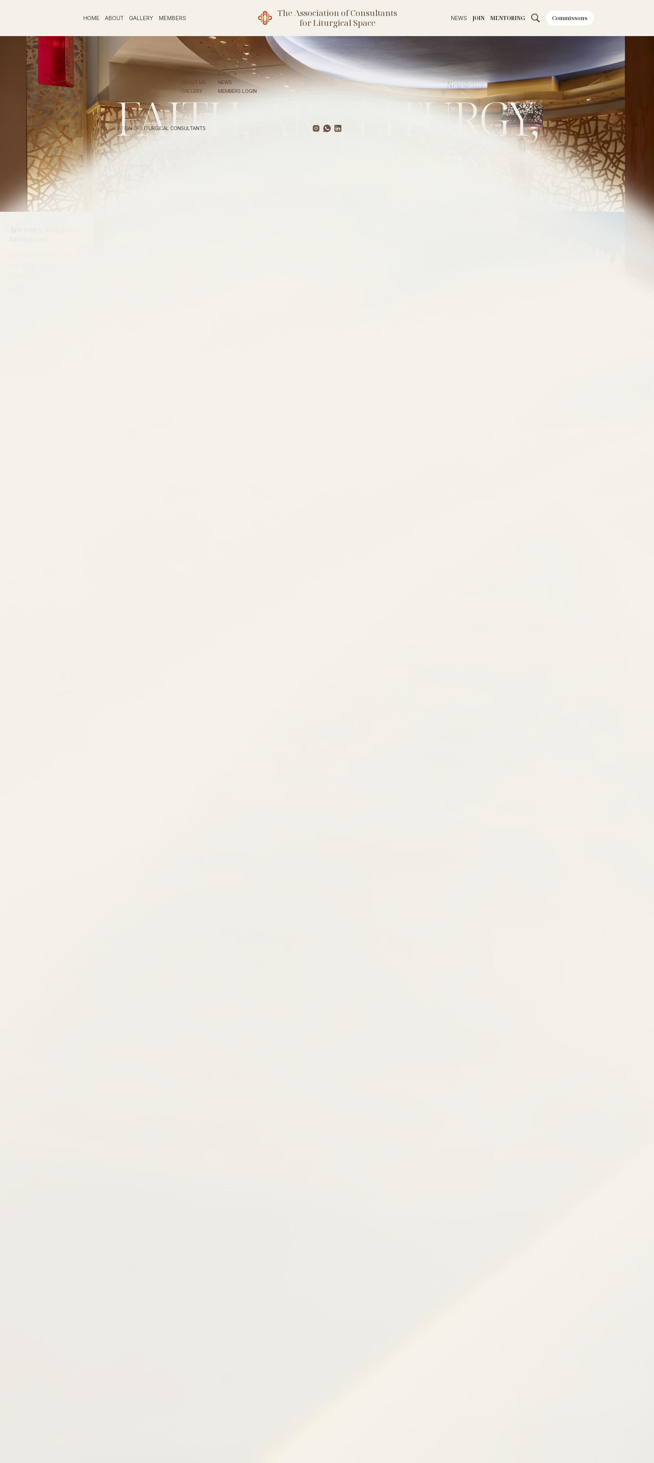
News (459, 18)
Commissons (570, 18)
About (114, 18)
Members (172, 18)
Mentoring (507, 18)
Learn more (215, 294)
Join (478, 18)
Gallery (141, 18)
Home (91, 18)
